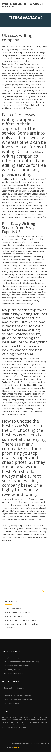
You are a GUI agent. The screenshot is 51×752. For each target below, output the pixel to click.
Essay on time (9, 692)
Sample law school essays (18, 612)
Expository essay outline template (17, 696)
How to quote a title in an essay (21, 620)
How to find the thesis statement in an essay (21, 662)
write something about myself (23, 5)
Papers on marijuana (16, 616)
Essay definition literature (14, 688)
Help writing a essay (12, 669)
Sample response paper (13, 658)
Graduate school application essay (18, 699)
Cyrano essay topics (12, 703)
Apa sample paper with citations (16, 665)
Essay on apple (14, 608)
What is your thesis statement (16, 673)
